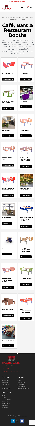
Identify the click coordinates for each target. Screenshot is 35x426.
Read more (6, 223)
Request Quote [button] (8, 79)
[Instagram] (18, 421)
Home (3, 17)
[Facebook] (22, 421)
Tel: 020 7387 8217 (7, 368)
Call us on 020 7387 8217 (18, 1)
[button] (22, 7)
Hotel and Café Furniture (13, 17)
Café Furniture (25, 17)
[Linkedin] (13, 421)
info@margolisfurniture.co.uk (11, 371)
